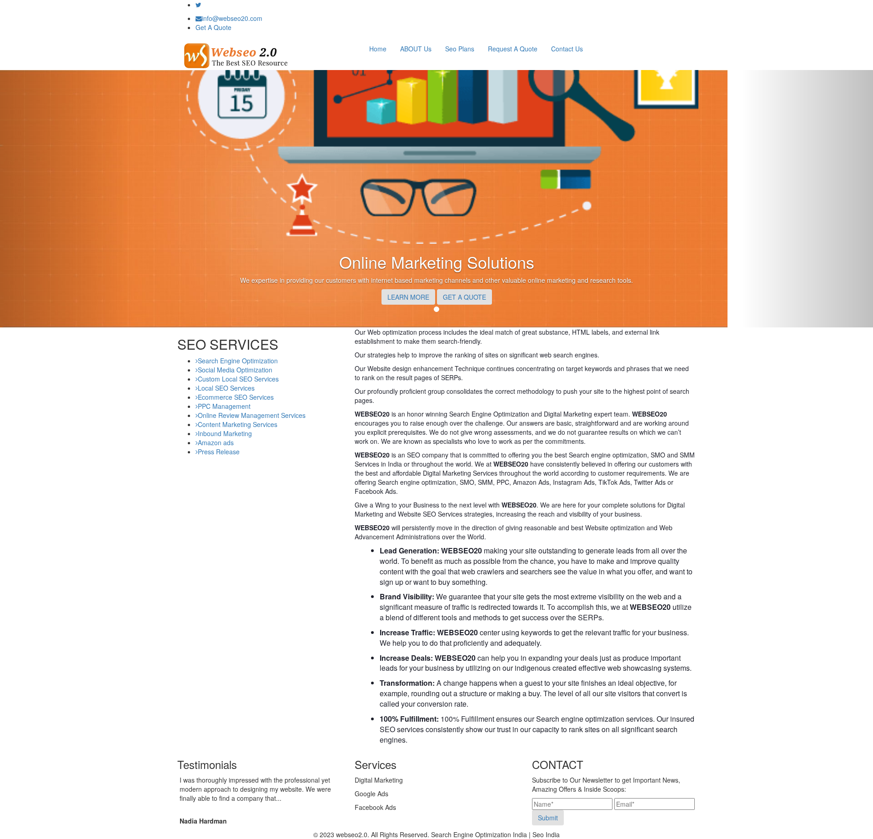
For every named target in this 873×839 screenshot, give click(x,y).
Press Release (219, 451)
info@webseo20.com (232, 18)
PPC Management (224, 406)
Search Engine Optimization (238, 360)
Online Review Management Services (252, 415)
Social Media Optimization (235, 369)
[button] (65, 198)
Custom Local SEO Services (238, 378)
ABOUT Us (415, 48)
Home (377, 48)
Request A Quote (512, 48)
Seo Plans (459, 48)
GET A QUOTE (464, 296)
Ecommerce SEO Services (236, 397)
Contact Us (567, 48)
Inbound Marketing (225, 433)
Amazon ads (216, 442)
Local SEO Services (226, 387)
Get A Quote (213, 27)
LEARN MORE (408, 296)
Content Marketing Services (237, 424)
